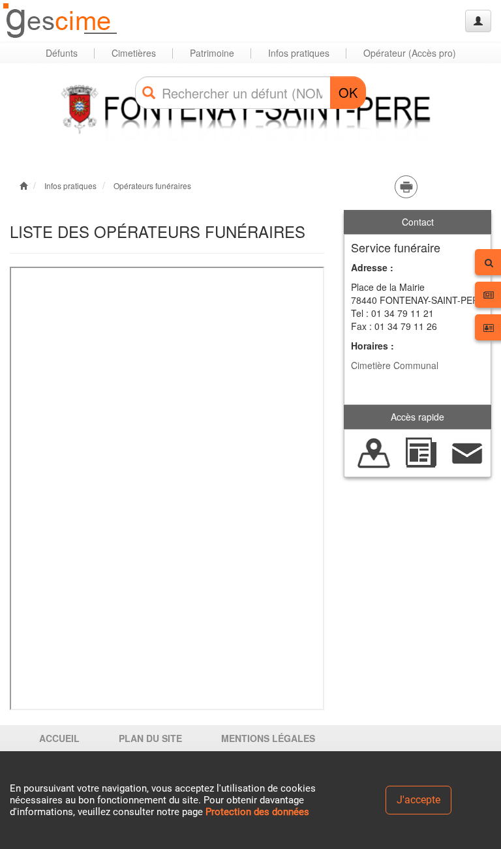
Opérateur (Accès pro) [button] (409, 52)
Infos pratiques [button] (298, 52)
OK (348, 92)
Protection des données (257, 812)
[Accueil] (60, 21)
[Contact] (467, 451)
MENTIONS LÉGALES (268, 738)
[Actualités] (420, 451)
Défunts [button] (62, 52)
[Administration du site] (478, 21)
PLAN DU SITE (150, 738)
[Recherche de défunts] (374, 451)
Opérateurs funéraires (152, 185)
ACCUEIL (59, 738)
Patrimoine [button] (212, 52)
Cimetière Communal (394, 365)
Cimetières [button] (134, 52)
